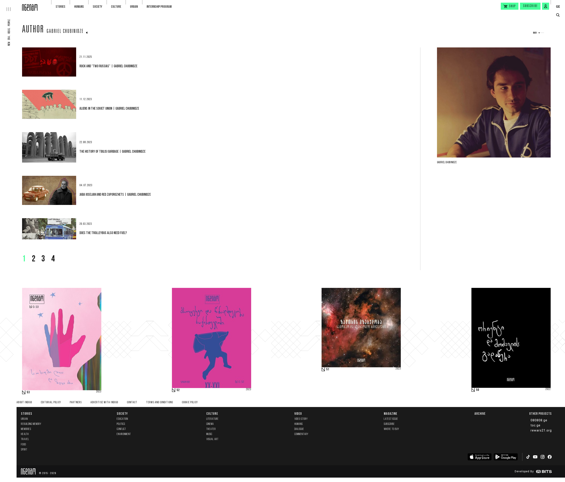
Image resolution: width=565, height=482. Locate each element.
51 (327, 369)
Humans (79, 6)
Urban (134, 6)
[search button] (557, 15)
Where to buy (391, 429)
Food (23, 444)
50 (477, 390)
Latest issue (391, 419)
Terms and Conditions (159, 402)
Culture (116, 6)
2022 (548, 389)
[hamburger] (11, 5)
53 (28, 392)
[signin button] (545, 6)
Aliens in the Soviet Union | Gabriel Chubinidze (109, 108)
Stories (60, 6)
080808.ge (539, 420)
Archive (480, 413)
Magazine (390, 413)
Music (209, 434)
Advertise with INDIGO (104, 402)
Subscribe (530, 6)
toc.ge (536, 425)
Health (25, 434)
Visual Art (212, 439)
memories (26, 429)
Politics (121, 424)
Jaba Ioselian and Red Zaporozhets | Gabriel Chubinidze (115, 194)
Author (33, 30)
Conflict (121, 429)
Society (97, 6)
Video (298, 413)
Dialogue (299, 429)
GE (558, 6)
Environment (124, 434)
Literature (212, 419)
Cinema (210, 424)
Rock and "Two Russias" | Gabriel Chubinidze (108, 66)
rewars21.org (541, 430)
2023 (98, 391)
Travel (25, 439)
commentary (301, 434)
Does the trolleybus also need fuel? (103, 233)
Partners (76, 402)
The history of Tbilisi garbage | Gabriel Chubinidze (112, 151)
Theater (211, 429)
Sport (24, 449)
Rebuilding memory (31, 424)
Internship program (159, 6)
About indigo (24, 402)
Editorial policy (51, 402)
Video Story (301, 419)
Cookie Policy (190, 402)
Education (122, 419)
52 (178, 390)
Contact (132, 402)
